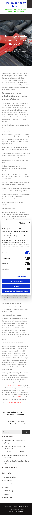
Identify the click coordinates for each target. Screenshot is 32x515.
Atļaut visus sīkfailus (16, 281)
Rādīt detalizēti (22, 276)
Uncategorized (8, 497)
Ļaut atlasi (16, 286)
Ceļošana (7, 487)
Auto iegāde (8, 480)
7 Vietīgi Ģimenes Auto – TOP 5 (14, 452)
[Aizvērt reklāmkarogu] (29, 222)
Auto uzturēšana (15, 403)
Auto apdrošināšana (10, 477)
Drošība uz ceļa (8, 491)
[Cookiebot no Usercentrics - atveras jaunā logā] (18, 223)
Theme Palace (18, 511)
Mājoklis (6, 494)
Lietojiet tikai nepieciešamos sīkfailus (16, 291)
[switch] (27, 258)
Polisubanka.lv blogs (16, 4)
